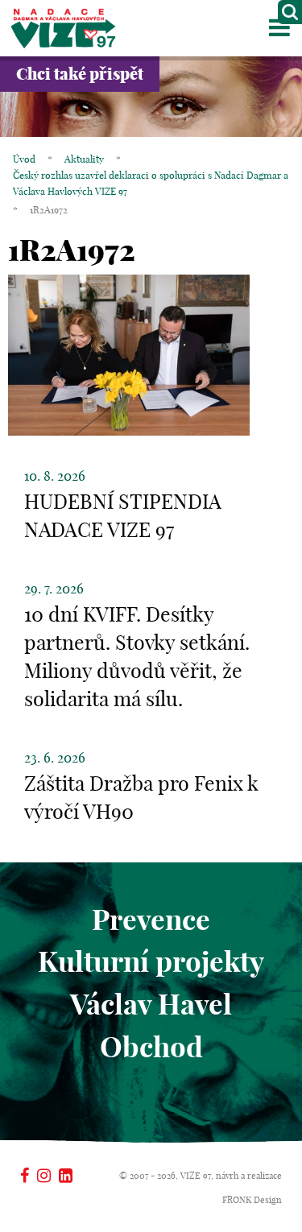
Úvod (24, 159)
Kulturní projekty (151, 961)
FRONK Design (252, 1199)
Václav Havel (151, 1004)
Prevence (151, 919)
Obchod (151, 1047)
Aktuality (84, 159)
